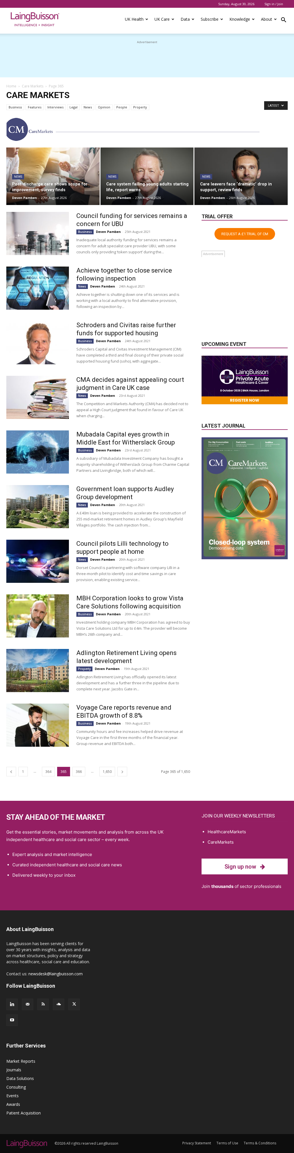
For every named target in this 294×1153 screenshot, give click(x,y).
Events (12, 1095)
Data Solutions (20, 1078)
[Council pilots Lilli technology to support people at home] (37, 561)
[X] (74, 1004)
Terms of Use (227, 1143)
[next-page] (122, 771)
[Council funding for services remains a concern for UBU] (37, 233)
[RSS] (43, 1004)
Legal (73, 107)
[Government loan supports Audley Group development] (37, 506)
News (88, 107)
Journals (13, 1069)
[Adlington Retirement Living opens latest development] (37, 670)
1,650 (107, 771)
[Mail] (27, 1004)
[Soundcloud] (58, 1004)
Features (34, 107)
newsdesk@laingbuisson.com (55, 973)
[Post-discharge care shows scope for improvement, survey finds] (53, 176)
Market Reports (20, 1061)
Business (15, 107)
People (121, 107)
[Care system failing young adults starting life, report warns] (147, 176)
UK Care (162, 19)
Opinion (104, 107)
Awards (13, 1104)
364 (48, 771)
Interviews (55, 107)
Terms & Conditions (260, 1143)
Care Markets (32, 86)
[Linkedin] (12, 1004)
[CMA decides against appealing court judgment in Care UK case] (37, 397)
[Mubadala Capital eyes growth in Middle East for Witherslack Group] (37, 452)
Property (140, 107)
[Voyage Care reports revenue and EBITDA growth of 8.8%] (37, 725)
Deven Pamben (24, 198)
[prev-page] (11, 771)
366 (79, 771)
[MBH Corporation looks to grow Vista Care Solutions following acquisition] (37, 615)
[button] (284, 21)
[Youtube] (12, 1020)
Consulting (16, 1087)
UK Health (134, 19)
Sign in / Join (273, 4)
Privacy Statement (196, 1143)
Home (11, 86)
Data (185, 19)
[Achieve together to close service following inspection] (37, 288)
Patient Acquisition (23, 1113)
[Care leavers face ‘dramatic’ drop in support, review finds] (241, 176)
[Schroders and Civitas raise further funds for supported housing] (37, 342)
